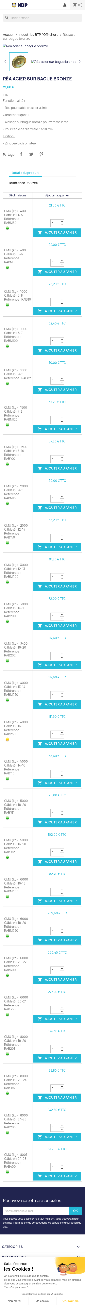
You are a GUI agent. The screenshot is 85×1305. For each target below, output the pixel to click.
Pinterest (41, 154)
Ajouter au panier (57, 232)
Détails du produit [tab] (25, 173)
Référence (17, 183)
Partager (21, 154)
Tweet (31, 154)
